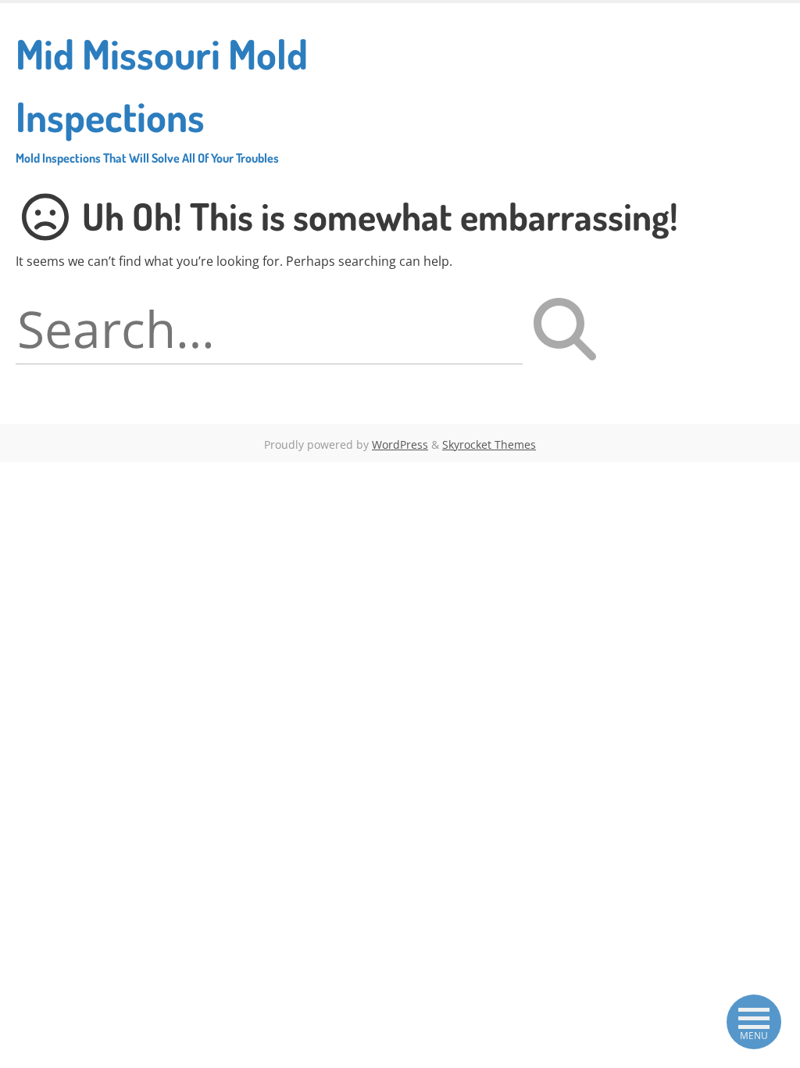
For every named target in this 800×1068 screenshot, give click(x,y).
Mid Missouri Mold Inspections (162, 97)
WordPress (400, 444)
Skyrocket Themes (489, 444)
